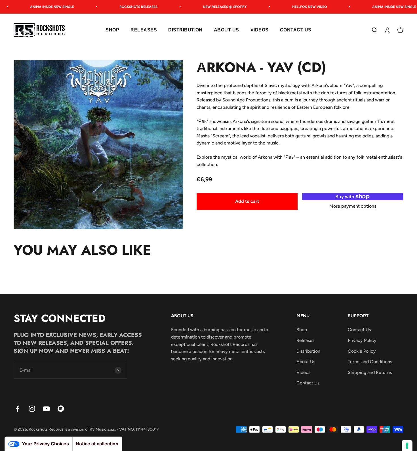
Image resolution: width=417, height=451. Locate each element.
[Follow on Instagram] (32, 408)
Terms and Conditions (370, 361)
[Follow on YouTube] (46, 408)
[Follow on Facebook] (17, 408)
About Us (226, 30)
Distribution (185, 30)
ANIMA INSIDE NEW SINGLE (48, 7)
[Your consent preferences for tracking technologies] (407, 445)
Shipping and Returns (370, 372)
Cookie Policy (362, 351)
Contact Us (295, 30)
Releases (143, 30)
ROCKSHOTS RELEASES (134, 7)
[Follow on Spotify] (61, 408)
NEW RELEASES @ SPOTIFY (221, 7)
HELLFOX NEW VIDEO (305, 7)
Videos (259, 30)
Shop (112, 30)
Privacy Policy (362, 340)
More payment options (352, 206)
